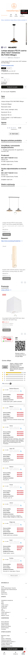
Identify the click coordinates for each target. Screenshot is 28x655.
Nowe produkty (5, 627)
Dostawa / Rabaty (5, 644)
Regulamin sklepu (5, 635)
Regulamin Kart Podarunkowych (9, 589)
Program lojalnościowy (6, 643)
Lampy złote (4, 606)
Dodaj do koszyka (12, 87)
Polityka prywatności (6, 640)
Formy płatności (5, 621)
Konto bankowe (5, 623)
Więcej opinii (14, 575)
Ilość (2, 77)
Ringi (2, 603)
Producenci (4, 592)
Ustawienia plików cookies (7, 641)
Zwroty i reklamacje (6, 638)
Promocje (3, 629)
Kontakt (3, 591)
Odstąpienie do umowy (6, 646)
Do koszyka (7, 234)
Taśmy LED (4, 613)
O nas (2, 586)
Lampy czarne (4, 604)
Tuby (2, 601)
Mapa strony (4, 594)
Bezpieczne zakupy (6, 626)
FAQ (2, 637)
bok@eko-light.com (6, 164)
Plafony (3, 610)
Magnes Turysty (5, 615)
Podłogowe (4, 607)
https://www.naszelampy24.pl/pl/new (11, 241)
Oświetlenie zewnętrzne (7, 600)
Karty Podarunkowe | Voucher (8, 588)
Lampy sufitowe (5, 290)
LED (2, 609)
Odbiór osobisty (5, 624)
